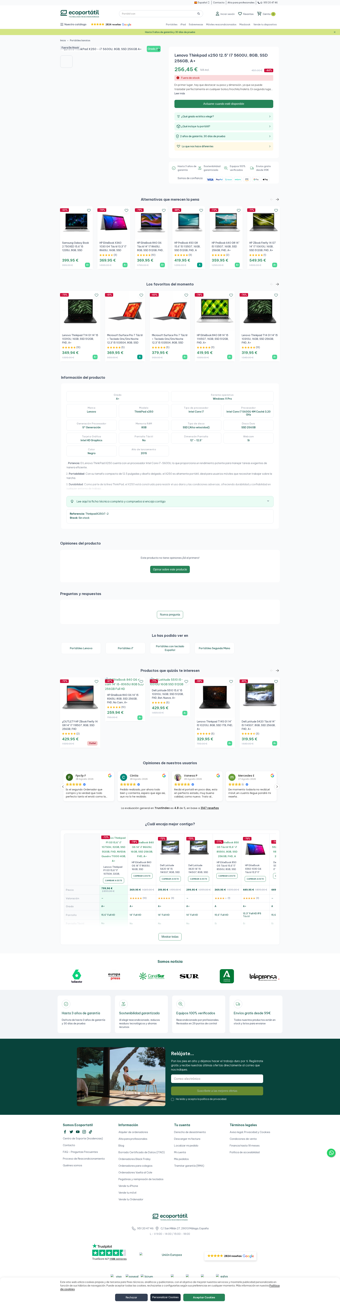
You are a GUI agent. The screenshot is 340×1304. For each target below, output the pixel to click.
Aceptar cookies (204, 1297)
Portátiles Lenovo (81, 648)
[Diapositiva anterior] (65, 49)
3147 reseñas (210, 808)
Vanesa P (190, 775)
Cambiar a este (113, 880)
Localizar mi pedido (186, 1145)
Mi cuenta (180, 1152)
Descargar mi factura (187, 1138)
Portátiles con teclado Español (170, 648)
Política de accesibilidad (245, 1152)
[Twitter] (71, 1132)
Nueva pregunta (170, 614)
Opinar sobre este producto (170, 569)
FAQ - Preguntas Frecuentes (80, 1152)
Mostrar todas (170, 936)
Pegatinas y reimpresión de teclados (140, 1179)
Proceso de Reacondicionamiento (84, 1158)
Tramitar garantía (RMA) (189, 1165)
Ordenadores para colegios (135, 1165)
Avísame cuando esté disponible (223, 103)
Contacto (69, 1145)
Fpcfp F (81, 775)
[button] (110, 24)
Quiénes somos (72, 1165)
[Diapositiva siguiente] (158, 49)
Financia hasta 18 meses (245, 1145)
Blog (121, 1145)
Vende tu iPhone (128, 1186)
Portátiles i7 (125, 648)
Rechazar (131, 1297)
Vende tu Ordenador (130, 1199)
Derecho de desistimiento (190, 1132)
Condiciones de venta (243, 1138)
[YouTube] (78, 1132)
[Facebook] (65, 1132)
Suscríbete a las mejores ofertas (217, 1090)
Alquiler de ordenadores (133, 1132)
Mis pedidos (181, 1159)
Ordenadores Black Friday (134, 1159)
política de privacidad (213, 1099)
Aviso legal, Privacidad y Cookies (250, 1132)
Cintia (134, 775)
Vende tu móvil (127, 1192)
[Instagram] (84, 1132)
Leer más (179, 93)
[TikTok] (90, 1132)
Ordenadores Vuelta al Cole (135, 1172)
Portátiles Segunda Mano (214, 648)
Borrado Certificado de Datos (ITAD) (141, 1152)
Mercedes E (246, 775)
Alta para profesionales (132, 1138)
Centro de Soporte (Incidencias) (83, 1138)
